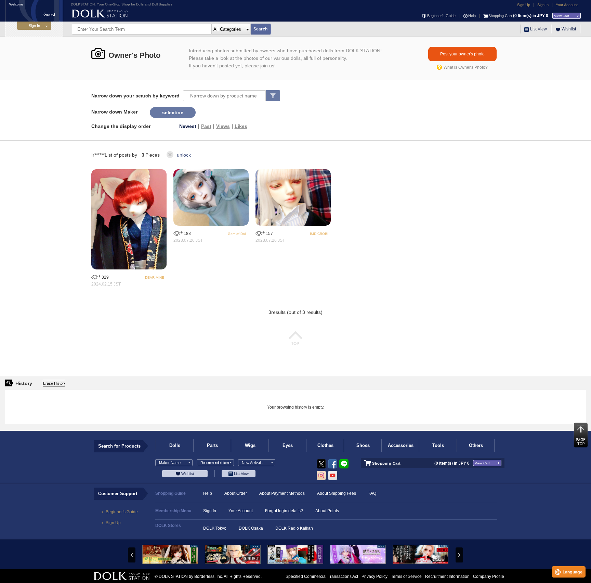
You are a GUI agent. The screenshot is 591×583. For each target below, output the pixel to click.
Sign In (543, 5)
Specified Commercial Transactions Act (322, 576)
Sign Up (523, 5)
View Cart (561, 16)
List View (538, 29)
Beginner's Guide (441, 16)
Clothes (325, 445)
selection (173, 112)
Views (223, 126)
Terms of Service (406, 576)
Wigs (250, 445)
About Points (327, 510)
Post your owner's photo (462, 54)
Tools (438, 445)
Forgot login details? (284, 510)
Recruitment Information (447, 576)
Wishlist (569, 29)
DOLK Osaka (251, 528)
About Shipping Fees (336, 493)
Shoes (363, 445)
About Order (235, 493)
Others (476, 445)
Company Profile (488, 576)
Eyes (288, 445)
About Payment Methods (282, 493)
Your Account (567, 5)
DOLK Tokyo (214, 528)
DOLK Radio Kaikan (294, 528)
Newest (187, 126)
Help (472, 16)
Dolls (174, 445)
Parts (212, 445)
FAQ (372, 493)
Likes (241, 126)
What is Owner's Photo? (466, 67)
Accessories (400, 445)
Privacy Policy (375, 576)
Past (206, 126)
